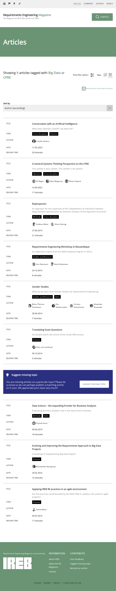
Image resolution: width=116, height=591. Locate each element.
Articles (77, 3)
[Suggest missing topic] (14, 3)
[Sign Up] (4, 3)
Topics (104, 17)
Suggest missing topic (94, 384)
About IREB (54, 559)
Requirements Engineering (27, 16)
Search (110, 3)
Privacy (57, 583)
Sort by (6, 103)
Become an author (79, 568)
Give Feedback (77, 559)
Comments (88, 3)
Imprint (47, 583)
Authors (100, 3)
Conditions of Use (72, 583)
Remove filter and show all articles (99, 88)
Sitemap (37, 583)
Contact (52, 571)
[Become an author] (20, 3)
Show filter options (81, 75)
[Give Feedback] (9, 3)
